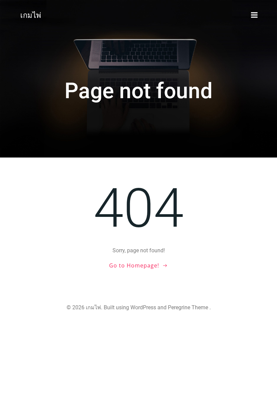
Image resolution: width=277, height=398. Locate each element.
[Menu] (254, 15)
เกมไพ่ (30, 15)
